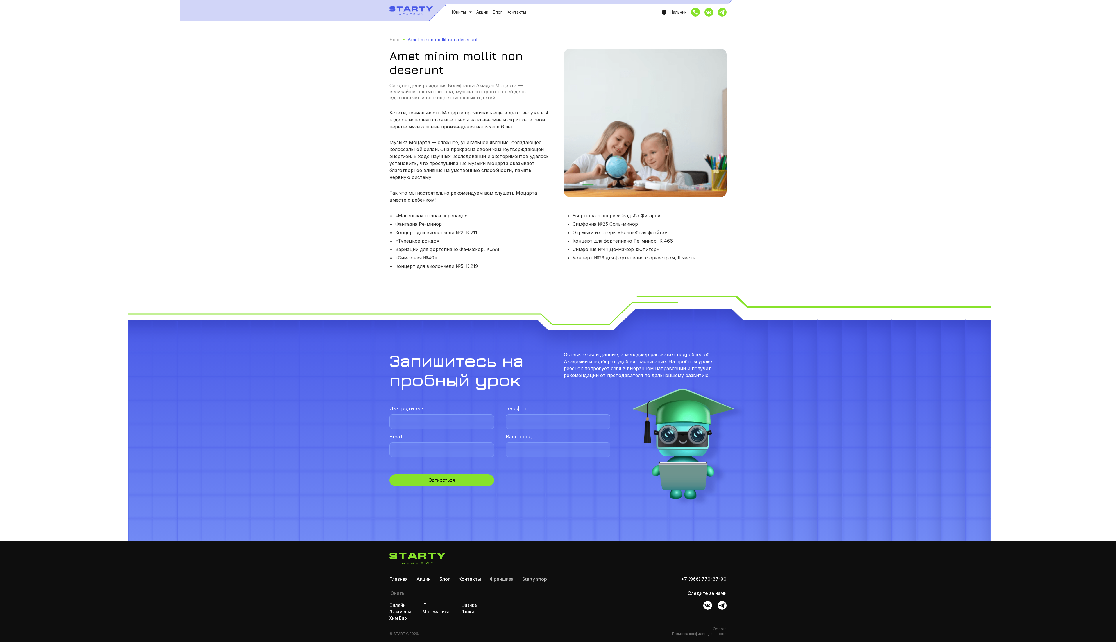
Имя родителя (407, 408)
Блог (497, 12)
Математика (436, 611)
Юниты (459, 12)
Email (395, 437)
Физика (469, 604)
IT (425, 604)
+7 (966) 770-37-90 (704, 579)
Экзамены (400, 611)
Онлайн (397, 604)
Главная (398, 579)
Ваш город (519, 437)
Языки (467, 611)
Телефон (516, 408)
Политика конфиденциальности (699, 634)
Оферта (720, 629)
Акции (482, 12)
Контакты (516, 12)
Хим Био (398, 618)
